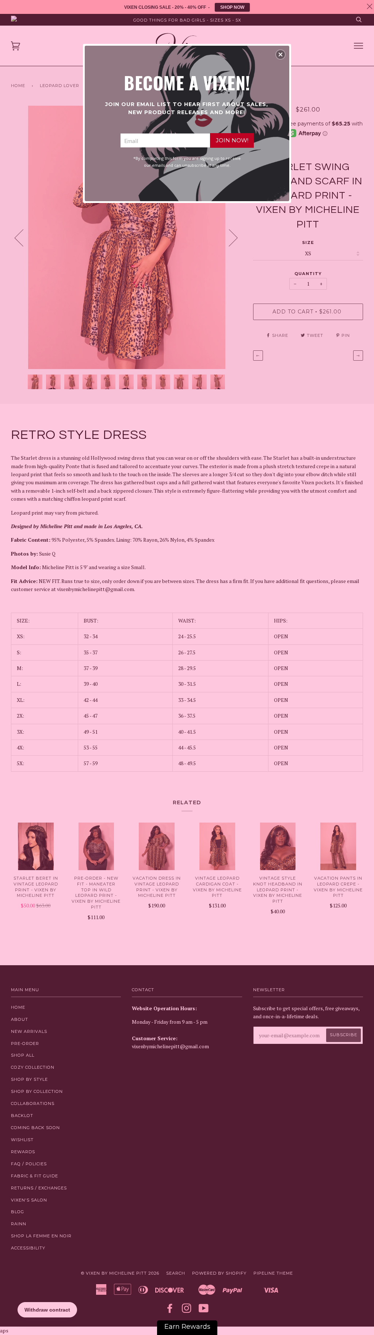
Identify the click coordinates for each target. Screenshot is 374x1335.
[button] (280, 54)
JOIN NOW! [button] (232, 140)
